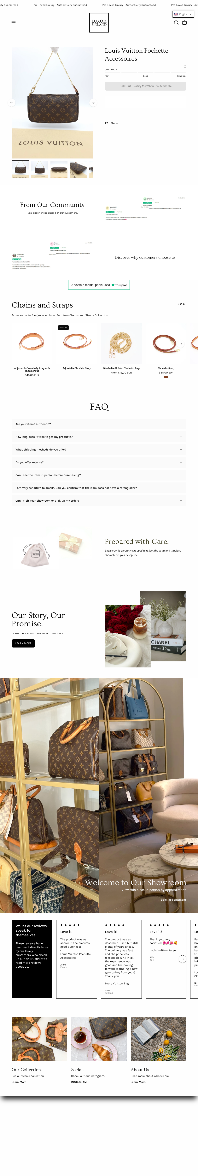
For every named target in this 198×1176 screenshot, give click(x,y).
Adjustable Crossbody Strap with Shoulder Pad (32, 369)
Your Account (57, 1136)
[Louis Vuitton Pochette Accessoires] (20, 169)
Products (17, 1100)
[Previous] (11, 103)
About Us (18, 1106)
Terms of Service (59, 1112)
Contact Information (61, 1124)
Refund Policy (57, 1118)
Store (51, 1142)
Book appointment (173, 899)
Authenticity (20, 1129)
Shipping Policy (58, 1106)
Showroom (19, 1123)
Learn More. (138, 1082)
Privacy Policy (57, 1100)
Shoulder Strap (166, 368)
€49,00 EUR (32, 375)
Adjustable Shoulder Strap (77, 368)
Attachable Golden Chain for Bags (121, 368)
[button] (176, 22)
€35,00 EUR (166, 372)
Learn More (19, 1082)
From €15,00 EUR (121, 372)
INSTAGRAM (79, 1082)
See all (182, 304)
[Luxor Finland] (99, 23)
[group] (99, 350)
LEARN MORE (23, 643)
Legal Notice (56, 1130)
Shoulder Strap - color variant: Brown (166, 377)
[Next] (93, 103)
